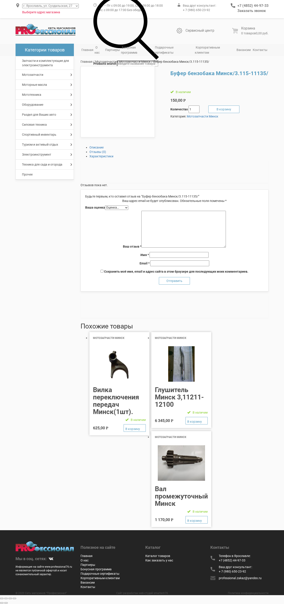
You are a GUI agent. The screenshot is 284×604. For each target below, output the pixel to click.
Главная (87, 50)
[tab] (179, 147)
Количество (179, 109)
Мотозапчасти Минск (135, 61)
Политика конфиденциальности (248, 593)
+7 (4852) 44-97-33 (252, 6)
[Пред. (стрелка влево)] (2, 603)
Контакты (260, 50)
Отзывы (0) (97, 152)
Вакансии (244, 50)
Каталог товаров (157, 556)
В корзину (224, 109)
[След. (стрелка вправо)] (6, 603)
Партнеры (112, 50)
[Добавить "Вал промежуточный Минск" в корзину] (196, 520)
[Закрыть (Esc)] (2, 598)
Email (145, 263)
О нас (97, 50)
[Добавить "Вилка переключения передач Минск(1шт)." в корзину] (135, 428)
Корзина (248, 28)
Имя (144, 255)
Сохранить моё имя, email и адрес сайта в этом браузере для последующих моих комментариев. (176, 271)
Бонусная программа (129, 50)
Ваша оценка (95, 207)
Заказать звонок (251, 11)
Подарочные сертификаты (164, 50)
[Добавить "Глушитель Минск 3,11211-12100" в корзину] (196, 420)
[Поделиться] (6, 598)
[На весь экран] (10, 598)
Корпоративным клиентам (207, 50)
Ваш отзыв (132, 246)
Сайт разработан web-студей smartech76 (142, 593)
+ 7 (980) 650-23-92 (196, 10)
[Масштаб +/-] (14, 598)
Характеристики (101, 156)
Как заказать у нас (159, 560)
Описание (96, 147)
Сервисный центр (199, 30)
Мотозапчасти (105, 61)
